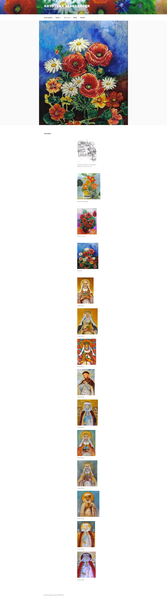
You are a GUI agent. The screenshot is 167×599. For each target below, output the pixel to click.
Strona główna (48, 17)
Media (75, 17)
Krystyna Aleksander (67, 6)
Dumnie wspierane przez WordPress (54, 595)
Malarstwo (67, 17)
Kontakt (82, 17)
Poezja (57, 17)
